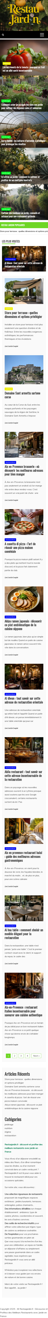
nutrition (7, 60)
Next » (36, 1055)
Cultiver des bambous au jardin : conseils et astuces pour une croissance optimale (20, 214)
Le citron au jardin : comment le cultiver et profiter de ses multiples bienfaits (20, 178)
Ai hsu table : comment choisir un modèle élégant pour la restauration (24, 933)
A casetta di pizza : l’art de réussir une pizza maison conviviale (20, 547)
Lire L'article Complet (11, 346)
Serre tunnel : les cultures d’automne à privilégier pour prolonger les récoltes (23, 142)
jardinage (6, 101)
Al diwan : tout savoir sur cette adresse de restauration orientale (24, 264)
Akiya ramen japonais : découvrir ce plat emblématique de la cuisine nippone (23, 625)
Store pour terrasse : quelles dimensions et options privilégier (23, 314)
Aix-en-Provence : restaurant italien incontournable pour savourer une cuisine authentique (23, 1011)
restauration (10, 259)
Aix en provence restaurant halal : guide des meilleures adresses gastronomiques (23, 856)
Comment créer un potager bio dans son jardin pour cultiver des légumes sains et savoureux (22, 106)
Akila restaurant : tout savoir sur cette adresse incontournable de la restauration (23, 775)
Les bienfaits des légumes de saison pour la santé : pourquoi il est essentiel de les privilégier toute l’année (22, 67)
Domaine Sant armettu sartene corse (22, 395)
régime (8, 1131)
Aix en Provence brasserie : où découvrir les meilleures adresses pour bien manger (24, 470)
